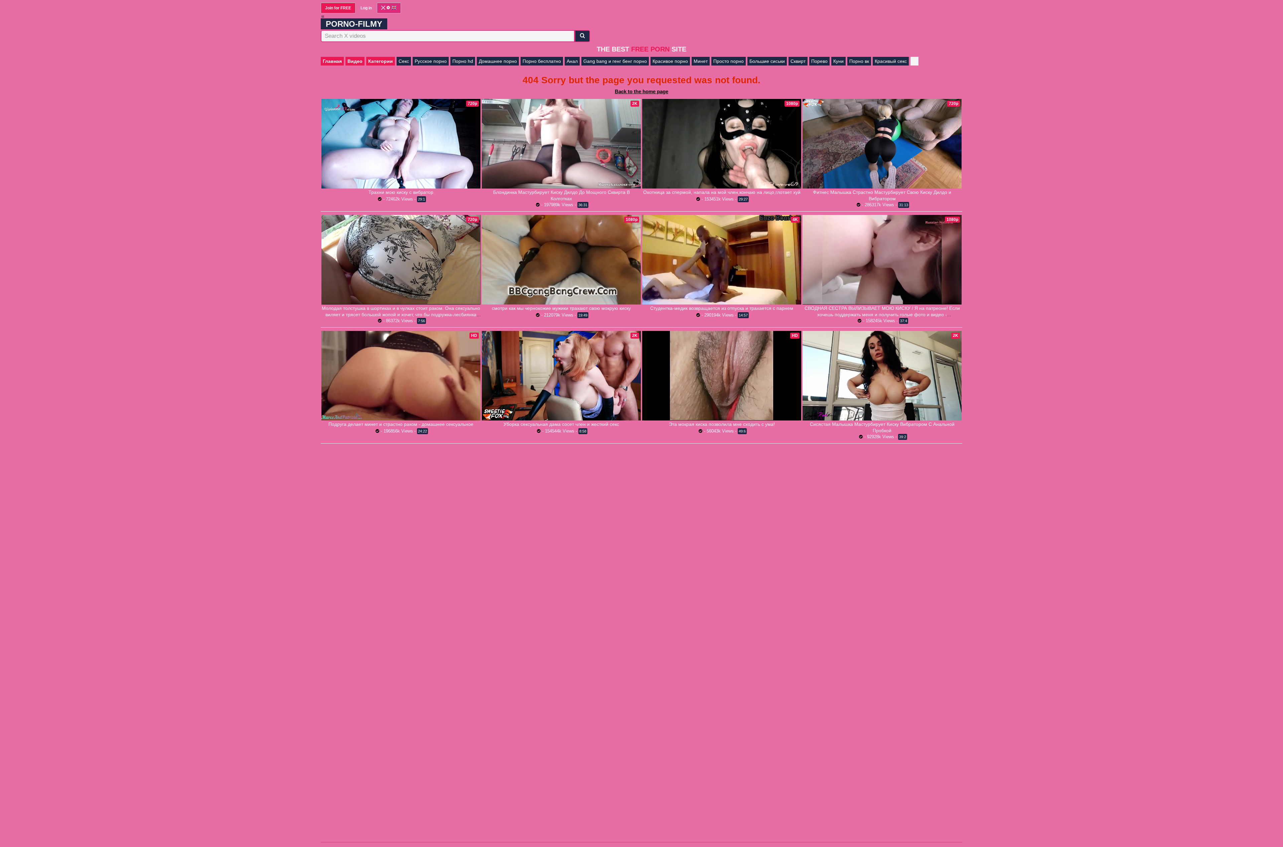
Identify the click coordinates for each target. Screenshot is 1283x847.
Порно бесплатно (542, 61)
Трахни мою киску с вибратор (401, 192)
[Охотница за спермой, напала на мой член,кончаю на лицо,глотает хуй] (721, 144)
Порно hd (462, 61)
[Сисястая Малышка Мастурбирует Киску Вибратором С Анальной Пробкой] (882, 375)
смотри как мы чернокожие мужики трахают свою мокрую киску (561, 308)
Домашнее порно (498, 61)
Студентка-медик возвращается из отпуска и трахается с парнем (721, 308)
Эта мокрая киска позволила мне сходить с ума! (722, 424)
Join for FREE (338, 8)
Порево (819, 61)
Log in (366, 8)
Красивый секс (891, 61)
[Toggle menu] (323, 17)
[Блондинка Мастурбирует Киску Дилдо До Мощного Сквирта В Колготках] (561, 144)
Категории (380, 61)
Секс (404, 61)
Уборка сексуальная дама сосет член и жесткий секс (561, 424)
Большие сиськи (767, 61)
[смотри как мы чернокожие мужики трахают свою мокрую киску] (561, 260)
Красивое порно (670, 61)
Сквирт (798, 61)
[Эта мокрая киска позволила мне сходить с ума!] (721, 375)
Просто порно (728, 61)
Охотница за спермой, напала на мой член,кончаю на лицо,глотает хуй (722, 192)
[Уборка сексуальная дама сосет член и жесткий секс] (561, 375)
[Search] (582, 36)
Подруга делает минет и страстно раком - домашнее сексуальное (400, 424)
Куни (838, 61)
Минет (701, 61)
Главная (332, 61)
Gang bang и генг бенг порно (615, 61)
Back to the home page (641, 91)
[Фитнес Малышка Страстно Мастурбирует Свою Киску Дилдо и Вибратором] (882, 144)
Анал (572, 61)
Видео (355, 61)
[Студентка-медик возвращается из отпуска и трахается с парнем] (721, 260)
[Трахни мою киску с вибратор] (400, 143)
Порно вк (859, 61)
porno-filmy (354, 23)
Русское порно (431, 61)
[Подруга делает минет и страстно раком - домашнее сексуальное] (400, 375)
